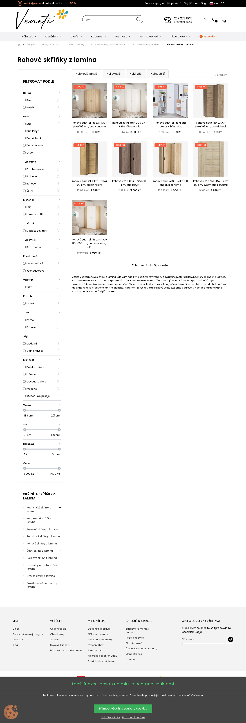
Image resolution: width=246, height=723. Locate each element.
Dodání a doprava (99, 628)
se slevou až (50, 3)
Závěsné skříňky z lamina (42, 529)
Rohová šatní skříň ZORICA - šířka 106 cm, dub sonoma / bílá (89, 243)
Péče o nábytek (135, 637)
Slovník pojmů (134, 643)
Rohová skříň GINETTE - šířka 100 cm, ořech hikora (89, 183)
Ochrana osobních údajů (102, 655)
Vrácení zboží (96, 645)
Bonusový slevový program (28, 634)
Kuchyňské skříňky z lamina (39, 509)
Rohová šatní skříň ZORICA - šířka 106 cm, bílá (129, 124)
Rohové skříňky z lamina (42, 543)
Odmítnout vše (110, 717)
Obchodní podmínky (100, 639)
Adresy (54, 639)
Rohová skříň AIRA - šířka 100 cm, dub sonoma (170, 183)
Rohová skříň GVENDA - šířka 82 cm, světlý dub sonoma (210, 183)
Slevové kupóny (59, 645)
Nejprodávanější (86, 74)
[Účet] (205, 19)
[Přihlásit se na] (230, 639)
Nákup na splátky (98, 634)
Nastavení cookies (133, 717)
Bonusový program (155, 3)
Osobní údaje (58, 628)
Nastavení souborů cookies (66, 650)
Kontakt (194, 3)
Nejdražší (135, 74)
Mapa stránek (134, 654)
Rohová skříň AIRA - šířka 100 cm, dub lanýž (129, 183)
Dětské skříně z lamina (41, 576)
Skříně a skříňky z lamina (39, 496)
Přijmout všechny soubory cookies (123, 708)
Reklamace (95, 650)
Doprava (173, 3)
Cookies (130, 659)
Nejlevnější (113, 74)
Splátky (184, 3)
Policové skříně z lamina (42, 558)
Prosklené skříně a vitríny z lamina (43, 585)
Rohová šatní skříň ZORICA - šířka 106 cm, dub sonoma (89, 124)
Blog (203, 3)
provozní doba (183, 22)
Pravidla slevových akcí (101, 661)
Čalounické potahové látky (141, 648)
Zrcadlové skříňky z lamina (43, 536)
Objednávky (57, 634)
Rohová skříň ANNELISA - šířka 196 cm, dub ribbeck (211, 124)
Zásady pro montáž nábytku (137, 630)
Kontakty (18, 639)
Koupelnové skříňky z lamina (40, 520)
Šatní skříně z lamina (40, 551)
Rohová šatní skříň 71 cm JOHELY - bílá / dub (170, 124)
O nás (16, 628)
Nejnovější (158, 74)
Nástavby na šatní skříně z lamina (43, 567)
